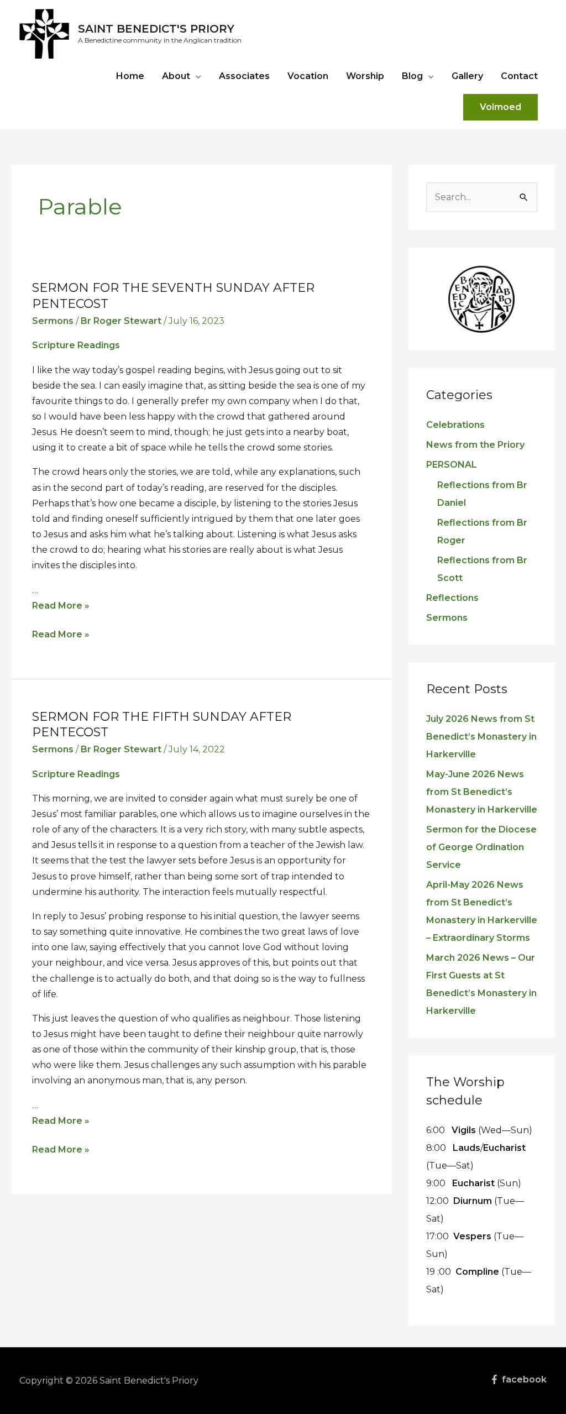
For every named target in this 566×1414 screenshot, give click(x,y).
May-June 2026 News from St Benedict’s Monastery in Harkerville (481, 792)
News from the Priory (475, 444)
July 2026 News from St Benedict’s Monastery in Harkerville (481, 737)
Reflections (452, 598)
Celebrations (455, 425)
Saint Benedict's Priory (156, 28)
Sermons (53, 321)
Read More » (61, 605)
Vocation (307, 76)
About (176, 76)
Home (130, 76)
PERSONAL (451, 464)
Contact (519, 76)
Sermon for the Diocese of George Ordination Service (481, 847)
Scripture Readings (76, 345)
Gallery (467, 76)
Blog (412, 76)
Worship (365, 76)
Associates (244, 76)
